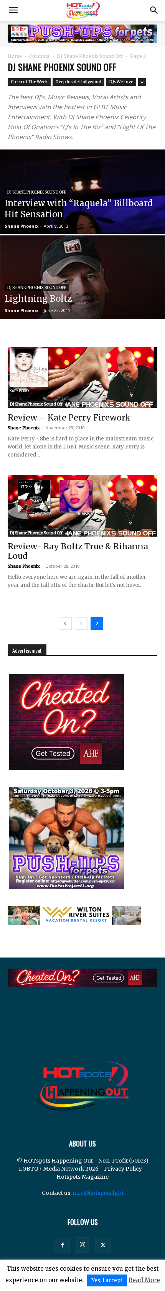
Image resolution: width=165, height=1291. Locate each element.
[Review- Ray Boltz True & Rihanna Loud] (82, 505)
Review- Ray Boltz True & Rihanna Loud (78, 551)
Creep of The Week (29, 81)
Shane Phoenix (21, 226)
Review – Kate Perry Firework (69, 417)
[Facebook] (62, 1245)
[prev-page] (65, 623)
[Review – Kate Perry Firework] (82, 377)
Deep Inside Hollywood (78, 81)
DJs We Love (121, 81)
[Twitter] (103, 1245)
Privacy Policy (123, 1168)
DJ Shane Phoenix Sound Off (90, 56)
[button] (13, 10)
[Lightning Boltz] (82, 317)
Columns (39, 56)
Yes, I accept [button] (107, 1280)
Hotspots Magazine (82, 1176)
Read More (144, 1280)
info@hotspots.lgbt (98, 1192)
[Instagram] (82, 1245)
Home (15, 56)
